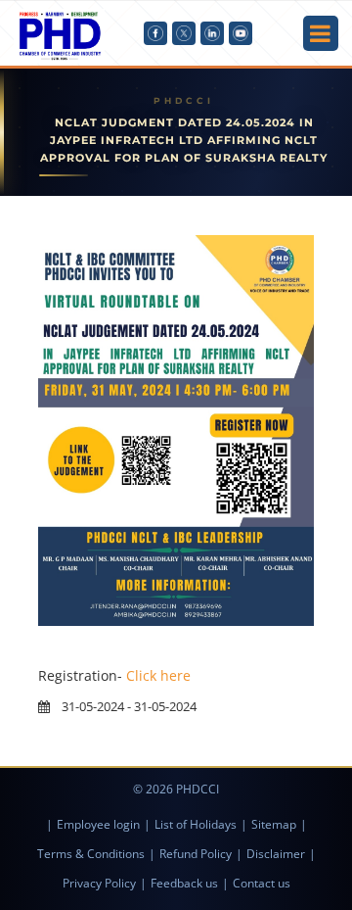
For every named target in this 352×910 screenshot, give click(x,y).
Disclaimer (275, 853)
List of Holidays (195, 824)
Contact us (261, 883)
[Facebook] (155, 33)
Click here (158, 675)
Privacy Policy (99, 883)
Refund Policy (195, 853)
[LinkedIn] (212, 33)
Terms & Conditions (91, 853)
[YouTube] (240, 33)
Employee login (98, 824)
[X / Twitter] (184, 33)
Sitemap (273, 824)
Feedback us (184, 883)
